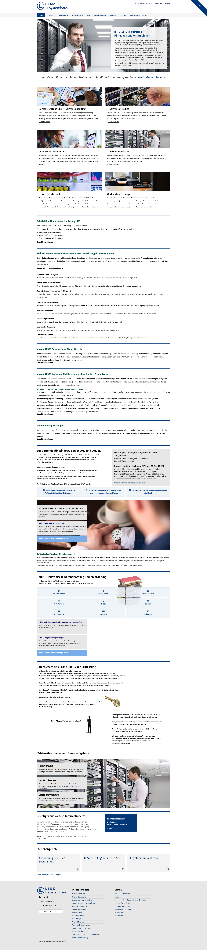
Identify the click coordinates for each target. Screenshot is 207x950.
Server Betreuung (79, 897)
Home (41, 15)
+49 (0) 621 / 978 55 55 (49, 906)
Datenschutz (119, 913)
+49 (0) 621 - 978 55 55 (144, 3)
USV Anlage (76, 919)
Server (51, 15)
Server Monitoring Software (83, 900)
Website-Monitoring (80, 938)
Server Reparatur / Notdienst (83, 903)
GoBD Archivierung (79, 906)
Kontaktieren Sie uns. (151, 77)
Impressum (118, 916)
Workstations (63, 15)
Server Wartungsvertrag (81, 928)
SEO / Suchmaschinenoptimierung (85, 934)
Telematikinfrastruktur (81, 925)
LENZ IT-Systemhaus (122, 894)
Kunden (124, 15)
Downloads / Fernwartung (124, 909)
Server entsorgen (79, 909)
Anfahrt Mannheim (51, 911)
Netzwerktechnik (77, 15)
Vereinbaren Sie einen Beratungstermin (129, 483)
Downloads (158, 3)
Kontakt (167, 3)
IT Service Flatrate (79, 931)
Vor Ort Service (78, 922)
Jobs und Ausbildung (122, 906)
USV (88, 15)
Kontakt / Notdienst (122, 903)
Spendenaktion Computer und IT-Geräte (130, 900)
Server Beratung (78, 894)
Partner (145, 15)
